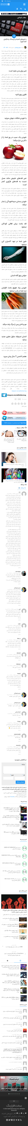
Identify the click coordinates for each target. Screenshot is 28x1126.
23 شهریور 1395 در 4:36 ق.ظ (13, 494)
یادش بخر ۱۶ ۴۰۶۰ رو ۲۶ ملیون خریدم (14, 1069)
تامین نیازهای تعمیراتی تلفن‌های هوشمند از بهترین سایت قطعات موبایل (10, 975)
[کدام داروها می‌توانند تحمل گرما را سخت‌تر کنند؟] (14, 459)
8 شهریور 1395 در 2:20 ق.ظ (14, 625)
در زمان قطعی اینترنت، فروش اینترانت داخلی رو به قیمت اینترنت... (11, 1058)
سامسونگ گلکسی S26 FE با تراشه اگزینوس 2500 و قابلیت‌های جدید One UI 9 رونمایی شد (10, 982)
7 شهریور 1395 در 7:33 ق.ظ (14, 736)
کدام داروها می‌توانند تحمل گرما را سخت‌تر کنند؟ (15, 465)
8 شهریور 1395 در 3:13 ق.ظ (11, 609)
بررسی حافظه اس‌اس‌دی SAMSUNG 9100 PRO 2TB (10, 856)
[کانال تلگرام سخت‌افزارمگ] (16, 1120)
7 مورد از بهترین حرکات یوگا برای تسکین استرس (11, 931)
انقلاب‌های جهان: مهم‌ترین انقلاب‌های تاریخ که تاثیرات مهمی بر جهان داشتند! (15, 911)
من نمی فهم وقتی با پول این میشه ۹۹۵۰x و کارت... (12, 1018)
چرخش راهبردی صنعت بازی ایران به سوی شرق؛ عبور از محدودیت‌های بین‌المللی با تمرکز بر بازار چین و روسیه (10, 967)
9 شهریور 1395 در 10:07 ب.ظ (13, 573)
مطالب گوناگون (21, 18)
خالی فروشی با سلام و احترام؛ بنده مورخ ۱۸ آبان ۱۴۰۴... (12, 1043)
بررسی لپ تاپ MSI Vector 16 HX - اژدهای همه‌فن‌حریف (12, 879)
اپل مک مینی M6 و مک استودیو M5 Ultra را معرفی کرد (12, 833)
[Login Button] (17, 9)
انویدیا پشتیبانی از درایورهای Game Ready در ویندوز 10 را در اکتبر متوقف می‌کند (11, 423)
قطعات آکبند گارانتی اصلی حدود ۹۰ (14, 1031)
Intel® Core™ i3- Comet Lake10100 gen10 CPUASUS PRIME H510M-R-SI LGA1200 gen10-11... (12, 1050)
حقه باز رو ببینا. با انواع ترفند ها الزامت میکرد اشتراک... (12, 1012)
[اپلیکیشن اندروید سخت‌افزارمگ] (18, 1120)
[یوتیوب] (14, 413)
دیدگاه (21, 488)
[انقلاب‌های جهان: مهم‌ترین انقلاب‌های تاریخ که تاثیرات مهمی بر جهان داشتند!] (14, 901)
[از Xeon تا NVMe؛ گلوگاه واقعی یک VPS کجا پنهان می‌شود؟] (24, 998)
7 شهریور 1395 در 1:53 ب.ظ (13, 666)
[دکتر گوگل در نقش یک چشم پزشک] (20, 433)
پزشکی (19, 399)
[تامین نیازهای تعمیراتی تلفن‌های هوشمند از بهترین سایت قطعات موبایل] (24, 975)
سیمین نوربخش (18, 47)
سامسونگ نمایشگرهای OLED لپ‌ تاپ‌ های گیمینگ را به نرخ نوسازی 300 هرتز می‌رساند (11, 817)
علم (15, 399)
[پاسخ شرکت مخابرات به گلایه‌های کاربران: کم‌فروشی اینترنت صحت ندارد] (24, 825)
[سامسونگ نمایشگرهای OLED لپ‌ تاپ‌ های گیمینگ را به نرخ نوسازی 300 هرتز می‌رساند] (24, 817)
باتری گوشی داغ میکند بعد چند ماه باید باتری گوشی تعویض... (12, 1037)
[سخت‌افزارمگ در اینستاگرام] (14, 1120)
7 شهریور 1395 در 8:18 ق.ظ (14, 713)
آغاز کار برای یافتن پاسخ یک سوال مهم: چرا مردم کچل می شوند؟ (9, 440)
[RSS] (21, 1120)
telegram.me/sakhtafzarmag (19, 391)
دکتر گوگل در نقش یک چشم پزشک (21, 440)
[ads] (14, 14)
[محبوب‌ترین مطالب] (7, 961)
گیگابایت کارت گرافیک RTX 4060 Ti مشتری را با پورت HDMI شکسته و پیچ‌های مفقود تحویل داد (12, 809)
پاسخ (20, 567)
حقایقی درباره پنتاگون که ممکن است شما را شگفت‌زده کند (10, 919)
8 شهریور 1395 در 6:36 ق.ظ (14, 589)
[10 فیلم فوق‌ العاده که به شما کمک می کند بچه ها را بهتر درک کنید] (14, 475)
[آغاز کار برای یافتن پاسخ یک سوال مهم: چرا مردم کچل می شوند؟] (8, 433)
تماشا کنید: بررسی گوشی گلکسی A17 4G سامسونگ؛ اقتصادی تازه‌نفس (11, 872)
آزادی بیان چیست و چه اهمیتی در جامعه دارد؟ (11, 937)
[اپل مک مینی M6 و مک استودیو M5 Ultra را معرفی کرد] (24, 833)
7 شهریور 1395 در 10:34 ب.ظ (13, 640)
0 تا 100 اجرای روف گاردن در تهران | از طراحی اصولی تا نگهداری (10, 925)
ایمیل (12, 775)
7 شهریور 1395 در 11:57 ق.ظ (13, 695)
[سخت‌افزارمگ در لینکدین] (7, 1120)
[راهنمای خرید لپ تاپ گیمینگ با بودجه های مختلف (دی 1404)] (14, 1084)
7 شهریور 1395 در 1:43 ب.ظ (13, 675)
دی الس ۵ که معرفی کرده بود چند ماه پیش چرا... (12, 1025)
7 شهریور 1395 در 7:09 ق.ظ (14, 747)
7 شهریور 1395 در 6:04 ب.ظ (13, 654)
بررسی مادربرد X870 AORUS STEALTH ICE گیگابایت (11, 864)
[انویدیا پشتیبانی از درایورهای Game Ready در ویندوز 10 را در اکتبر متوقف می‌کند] (24, 990)
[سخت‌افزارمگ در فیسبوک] (12, 1120)
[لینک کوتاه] (4, 47)
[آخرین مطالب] (20, 961)
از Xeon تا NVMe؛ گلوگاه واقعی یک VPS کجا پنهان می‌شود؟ (10, 998)
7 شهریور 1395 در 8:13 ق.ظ (14, 723)
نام (24, 775)
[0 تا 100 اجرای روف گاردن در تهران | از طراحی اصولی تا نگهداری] (23, 925)
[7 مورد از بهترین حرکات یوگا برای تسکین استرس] (23, 931)
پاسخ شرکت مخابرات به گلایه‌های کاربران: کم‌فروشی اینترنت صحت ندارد (11, 825)
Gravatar (12, 797)
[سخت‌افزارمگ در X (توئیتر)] (9, 1120)
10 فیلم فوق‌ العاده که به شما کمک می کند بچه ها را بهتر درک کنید (15, 481)
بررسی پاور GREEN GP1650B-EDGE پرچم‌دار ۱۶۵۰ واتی (12, 848)
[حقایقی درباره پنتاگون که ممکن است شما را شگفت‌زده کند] (23, 919)
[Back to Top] (14, 1101)
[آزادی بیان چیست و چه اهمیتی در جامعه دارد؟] (23, 937)
